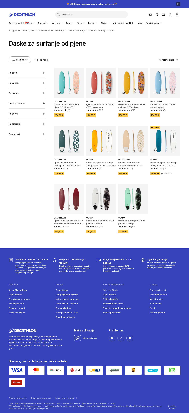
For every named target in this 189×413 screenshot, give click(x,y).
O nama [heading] (154, 285)
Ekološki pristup (157, 312)
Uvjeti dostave (16, 294)
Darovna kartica (63, 308)
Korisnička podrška (18, 290)
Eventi (152, 308)
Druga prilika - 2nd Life (67, 303)
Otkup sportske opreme (67, 294)
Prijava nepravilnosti (41, 398)
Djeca (80, 23)
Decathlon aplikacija (65, 317)
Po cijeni (13, 72)
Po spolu (13, 113)
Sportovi (42, 23)
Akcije (104, 23)
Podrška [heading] (13, 285)
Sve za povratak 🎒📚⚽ (20, 23)
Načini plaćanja (16, 303)
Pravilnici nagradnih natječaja (117, 308)
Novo (140, 23)
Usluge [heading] (60, 285)
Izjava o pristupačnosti (66, 398)
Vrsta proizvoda (17, 103)
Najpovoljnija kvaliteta (123, 23)
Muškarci (56, 23)
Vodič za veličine (17, 312)
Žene (68, 23)
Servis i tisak (62, 290)
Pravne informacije (18, 398)
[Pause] (178, 4)
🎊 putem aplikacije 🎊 (92, 4)
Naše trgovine (156, 299)
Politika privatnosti (111, 312)
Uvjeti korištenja (110, 290)
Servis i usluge (153, 23)
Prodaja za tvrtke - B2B (67, 312)
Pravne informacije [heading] (113, 285)
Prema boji (14, 134)
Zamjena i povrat (17, 308)
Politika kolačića (110, 299)
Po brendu (14, 93)
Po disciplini (15, 124)
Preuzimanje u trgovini (19, 299)
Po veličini (14, 83)
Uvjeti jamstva (109, 294)
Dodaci (92, 23)
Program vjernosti (158, 290)
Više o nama (155, 303)
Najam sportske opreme (67, 299)
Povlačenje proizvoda (113, 303)
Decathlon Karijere (158, 294)
